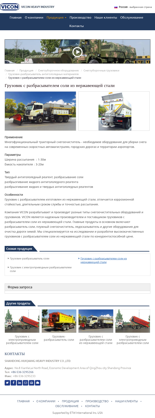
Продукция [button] (55, 17)
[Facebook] (13, 383)
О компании (34, 17)
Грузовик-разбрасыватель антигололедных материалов (43, 74)
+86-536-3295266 (22, 372)
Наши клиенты (105, 17)
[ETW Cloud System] (37, 383)
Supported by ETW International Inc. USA (77, 412)
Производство (80, 17)
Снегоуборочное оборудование (58, 70)
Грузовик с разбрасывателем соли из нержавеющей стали (104, 260)
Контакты (76, 26)
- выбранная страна (135, 7)
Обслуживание (131, 17)
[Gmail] (25, 383)
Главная (16, 17)
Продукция (26, 70)
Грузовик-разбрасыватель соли (29, 258)
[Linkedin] (19, 383)
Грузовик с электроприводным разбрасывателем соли (41, 269)
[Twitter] (7, 383)
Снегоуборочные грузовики (101, 70)
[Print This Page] (31, 383)
